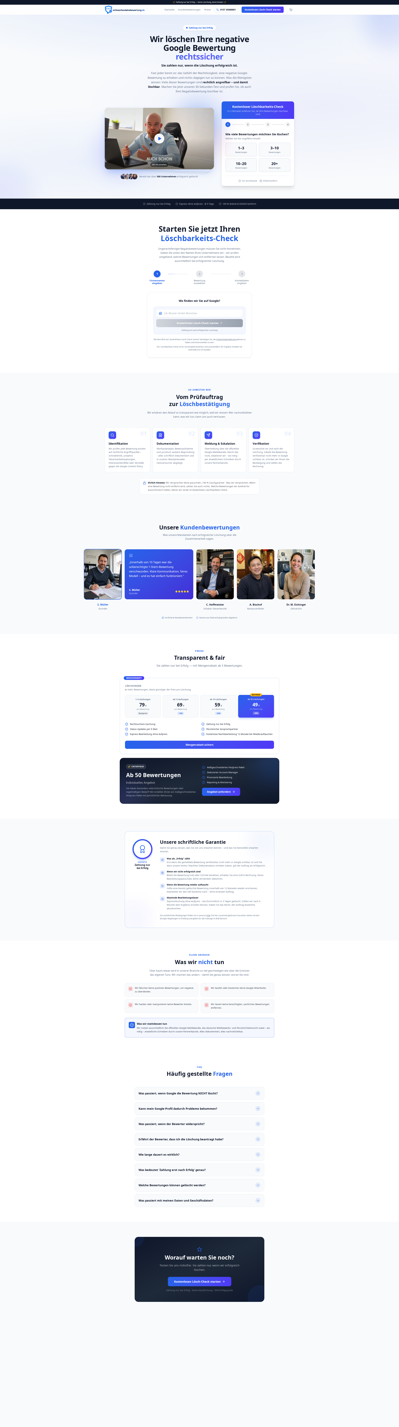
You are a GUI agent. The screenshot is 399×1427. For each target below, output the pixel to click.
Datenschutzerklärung (226, 339)
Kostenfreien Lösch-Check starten (198, 323)
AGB (208, 915)
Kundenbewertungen (189, 9)
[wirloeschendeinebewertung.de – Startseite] (131, 10)
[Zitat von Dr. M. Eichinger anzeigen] (296, 574)
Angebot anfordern (219, 791)
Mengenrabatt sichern (200, 744)
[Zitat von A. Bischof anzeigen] (255, 574)
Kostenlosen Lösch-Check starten (263, 9)
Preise (207, 9)
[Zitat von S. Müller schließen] (103, 574)
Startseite (169, 9)
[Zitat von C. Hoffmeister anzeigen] (215, 574)
